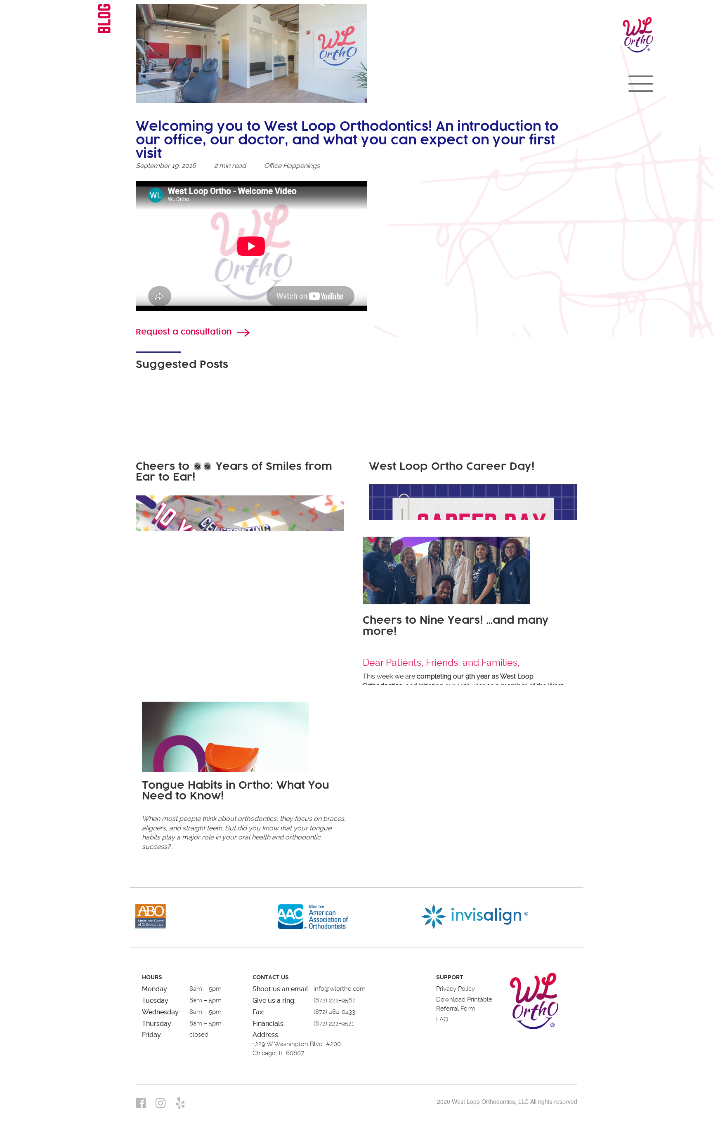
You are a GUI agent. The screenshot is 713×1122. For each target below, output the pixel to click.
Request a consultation (183, 332)
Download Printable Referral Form (464, 1004)
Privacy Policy (455, 988)
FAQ (442, 1019)
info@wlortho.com (340, 988)
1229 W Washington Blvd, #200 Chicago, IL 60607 (297, 1048)
